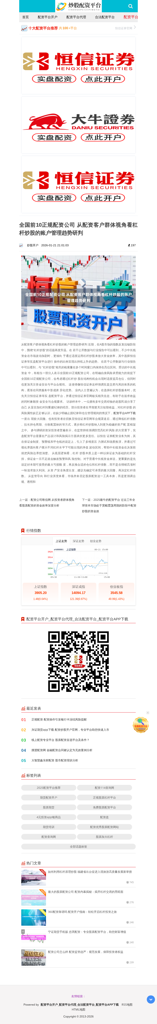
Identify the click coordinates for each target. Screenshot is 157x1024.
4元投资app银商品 (49, 817)
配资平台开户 (47, 17)
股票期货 (48, 807)
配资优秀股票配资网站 (104, 827)
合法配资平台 (105, 17)
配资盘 (104, 817)
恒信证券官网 (123, 28)
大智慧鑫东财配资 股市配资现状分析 (54, 760)
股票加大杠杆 (104, 837)
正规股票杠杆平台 (104, 797)
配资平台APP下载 (124, 413)
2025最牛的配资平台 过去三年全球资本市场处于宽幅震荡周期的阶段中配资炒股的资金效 (109, 505)
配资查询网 (48, 837)
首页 (25, 17)
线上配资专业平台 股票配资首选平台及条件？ (60, 740)
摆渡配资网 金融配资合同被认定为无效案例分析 (61, 750)
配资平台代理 (76, 17)
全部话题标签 (78, 846)
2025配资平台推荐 (49, 788)
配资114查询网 (104, 788)
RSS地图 (127, 1004)
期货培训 (48, 827)
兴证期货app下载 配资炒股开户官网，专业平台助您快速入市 (70, 730)
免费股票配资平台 (104, 807)
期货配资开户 (48, 797)
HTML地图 (78, 1009)
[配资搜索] (130, 6)
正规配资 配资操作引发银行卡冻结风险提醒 (59, 719)
